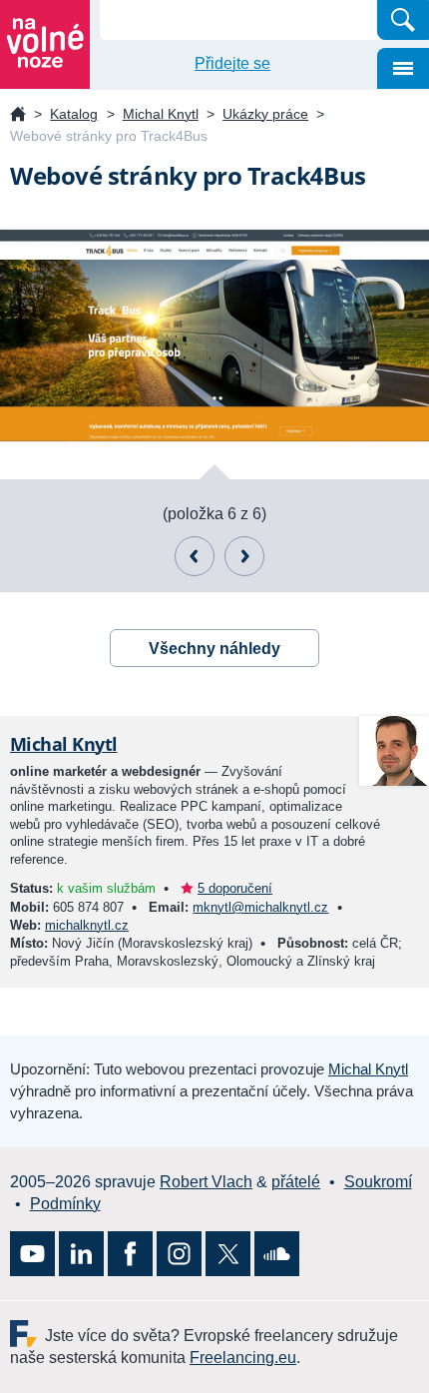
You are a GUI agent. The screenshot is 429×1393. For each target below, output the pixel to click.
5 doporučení (235, 888)
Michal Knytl (161, 114)
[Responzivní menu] (403, 68)
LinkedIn (81, 1253)
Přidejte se (232, 63)
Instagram (179, 1253)
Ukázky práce (265, 114)
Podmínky (65, 1203)
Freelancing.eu (27, 1333)
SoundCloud (276, 1253)
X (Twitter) (228, 1253)
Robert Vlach (206, 1181)
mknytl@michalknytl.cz (260, 907)
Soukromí (378, 1181)
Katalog (74, 114)
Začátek (244, 556)
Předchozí (194, 556)
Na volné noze (18, 115)
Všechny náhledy (214, 648)
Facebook (130, 1253)
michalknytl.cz (87, 925)
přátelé (295, 1181)
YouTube (32, 1253)
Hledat (403, 20)
